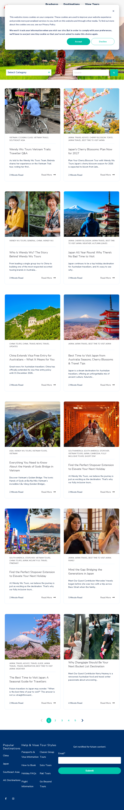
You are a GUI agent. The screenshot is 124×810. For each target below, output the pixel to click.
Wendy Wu (48, 240)
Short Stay (90, 456)
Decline (103, 41)
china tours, (15, 344)
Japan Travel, (75, 140)
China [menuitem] (6, 755)
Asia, (11, 451)
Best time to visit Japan (93, 140)
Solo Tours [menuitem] (46, 765)
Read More (46, 175)
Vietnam (13, 453)
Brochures (52, 4)
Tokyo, (110, 137)
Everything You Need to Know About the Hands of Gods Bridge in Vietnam (31, 466)
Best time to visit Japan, (99, 558)
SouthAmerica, (75, 451)
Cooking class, (25, 137)
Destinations (72, 4)
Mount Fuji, (34, 560)
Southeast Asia (17, 140)
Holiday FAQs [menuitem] (28, 773)
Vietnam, (13, 137)
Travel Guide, (37, 663)
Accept (78, 41)
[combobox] (91, 73)
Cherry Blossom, (98, 137)
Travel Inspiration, (26, 666)
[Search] (114, 72)
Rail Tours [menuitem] (45, 773)
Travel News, (35, 344)
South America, (91, 451)
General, (31, 240)
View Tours (92, 4)
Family (71, 560)
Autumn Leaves (99, 243)
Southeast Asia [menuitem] (11, 772)
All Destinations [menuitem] (12, 780)
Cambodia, (95, 453)
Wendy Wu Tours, (18, 240)
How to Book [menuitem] (28, 765)
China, (39, 240)
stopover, (105, 451)
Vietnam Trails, (41, 137)
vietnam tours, (39, 451)
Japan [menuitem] (6, 763)
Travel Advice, (82, 137)
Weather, (87, 243)
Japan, (71, 137)
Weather (20, 669)
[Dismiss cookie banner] (113, 11)
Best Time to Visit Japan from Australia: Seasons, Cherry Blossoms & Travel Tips (90, 359)
